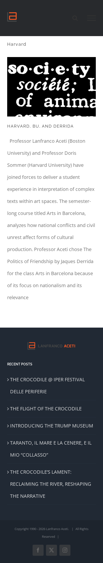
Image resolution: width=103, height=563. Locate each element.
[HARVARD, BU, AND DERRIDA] (51, 86)
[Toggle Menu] (91, 18)
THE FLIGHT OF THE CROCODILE (46, 408)
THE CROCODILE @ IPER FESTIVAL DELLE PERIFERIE (47, 385)
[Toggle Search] (75, 18)
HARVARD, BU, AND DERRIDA (40, 126)
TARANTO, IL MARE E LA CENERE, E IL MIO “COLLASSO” (51, 449)
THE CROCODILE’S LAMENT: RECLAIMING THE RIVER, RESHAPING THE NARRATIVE (50, 484)
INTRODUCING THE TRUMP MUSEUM (51, 425)
